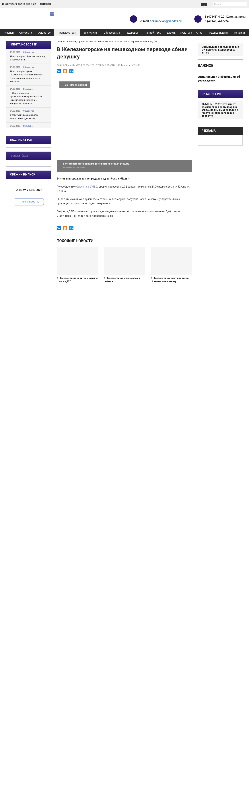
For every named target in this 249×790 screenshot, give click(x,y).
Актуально (25, 32)
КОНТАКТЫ (45, 4)
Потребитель (153, 32)
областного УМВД (86, 186)
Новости (71, 42)
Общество (44, 32)
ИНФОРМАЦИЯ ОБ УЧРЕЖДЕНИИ (19, 4)
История (239, 32)
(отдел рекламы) (225, 16)
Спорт (200, 32)
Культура (186, 32)
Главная (9, 32)
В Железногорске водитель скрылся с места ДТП (77, 280)
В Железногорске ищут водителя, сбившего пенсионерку (170, 280)
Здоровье (133, 32)
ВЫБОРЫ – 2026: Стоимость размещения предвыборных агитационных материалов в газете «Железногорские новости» (219, 110)
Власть (171, 32)
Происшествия (67, 32)
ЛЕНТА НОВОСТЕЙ (24, 44)
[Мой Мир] (71, 71)
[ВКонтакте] (59, 71)
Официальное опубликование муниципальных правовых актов (220, 49)
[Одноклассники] (65, 71)
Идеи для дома (218, 32)
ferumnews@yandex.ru (166, 21)
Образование (112, 32)
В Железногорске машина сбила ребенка (122, 280)
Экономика (90, 32)
